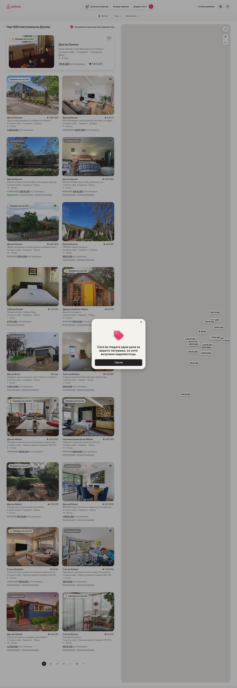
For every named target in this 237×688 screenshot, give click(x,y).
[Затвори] (141, 322)
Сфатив (118, 362)
